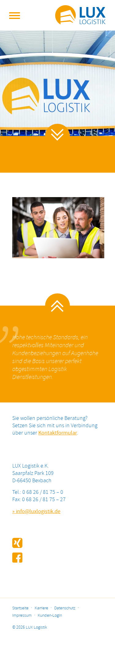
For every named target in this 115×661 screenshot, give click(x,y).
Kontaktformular (57, 433)
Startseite (20, 608)
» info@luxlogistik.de (36, 511)
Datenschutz (64, 608)
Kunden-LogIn (50, 616)
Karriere (41, 608)
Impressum (22, 616)
